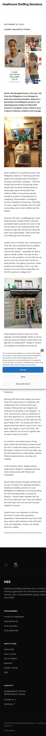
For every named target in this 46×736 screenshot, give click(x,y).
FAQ (6, 672)
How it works (10, 654)
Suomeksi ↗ (9, 704)
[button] (42, 350)
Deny (23, 377)
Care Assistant (10, 626)
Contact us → (10, 699)
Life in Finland (10, 658)
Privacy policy (9, 730)
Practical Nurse (11, 621)
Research (8, 663)
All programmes (11, 630)
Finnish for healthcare (14, 617)
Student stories (11, 668)
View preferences (23, 384)
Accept (23, 370)
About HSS (9, 649)
